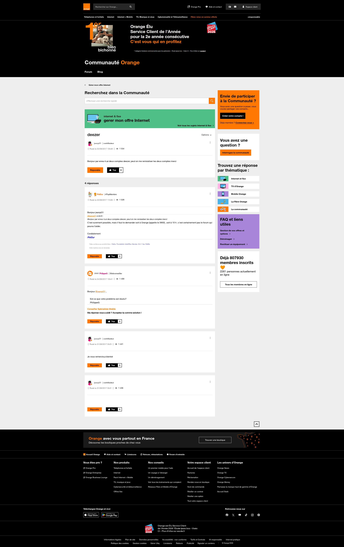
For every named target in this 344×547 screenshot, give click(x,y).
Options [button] (205, 134)
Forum (88, 71)
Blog (100, 71)
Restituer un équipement (232, 244)
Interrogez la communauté (235, 152)
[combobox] (147, 101)
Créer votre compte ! (232, 115)
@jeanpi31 (91, 216)
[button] (210, 142)
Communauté (112, 62)
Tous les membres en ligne (238, 284)
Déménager (226, 239)
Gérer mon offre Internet (99, 85)
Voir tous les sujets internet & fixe (194, 125)
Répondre (95, 170)
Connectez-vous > (244, 122)
